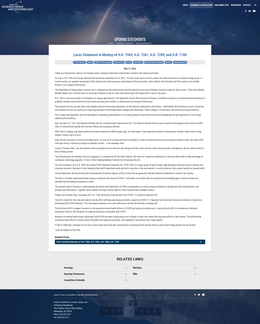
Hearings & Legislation (201, 5)
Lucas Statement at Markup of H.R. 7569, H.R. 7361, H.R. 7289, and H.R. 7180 (130, 55)
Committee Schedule (74, 280)
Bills (135, 273)
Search (255, 5)
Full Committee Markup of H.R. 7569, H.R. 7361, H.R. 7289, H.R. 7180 (87, 242)
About (185, 5)
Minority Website (91, 295)
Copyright (80, 295)
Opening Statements (130, 39)
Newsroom (236, 5)
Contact (247, 5)
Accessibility (71, 295)
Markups (137, 267)
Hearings (68, 267)
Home (111, 43)
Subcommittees (221, 5)
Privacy (62, 295)
